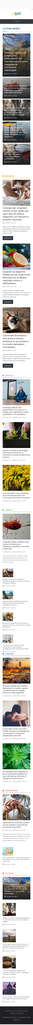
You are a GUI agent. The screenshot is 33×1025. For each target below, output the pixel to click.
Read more (7, 238)
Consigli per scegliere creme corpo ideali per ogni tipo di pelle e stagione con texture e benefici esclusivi (16, 214)
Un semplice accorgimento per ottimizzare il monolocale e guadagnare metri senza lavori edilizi (15, 647)
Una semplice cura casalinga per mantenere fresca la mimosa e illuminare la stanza (16, 495)
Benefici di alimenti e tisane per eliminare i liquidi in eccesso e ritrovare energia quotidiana (14, 154)
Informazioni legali (24, 1017)
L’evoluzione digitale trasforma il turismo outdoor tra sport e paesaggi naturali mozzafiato (16, 972)
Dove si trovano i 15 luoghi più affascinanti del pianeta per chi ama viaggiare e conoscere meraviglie (15, 61)
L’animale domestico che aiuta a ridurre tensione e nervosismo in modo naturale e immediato (16, 341)
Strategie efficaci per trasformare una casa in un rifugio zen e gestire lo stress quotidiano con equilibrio (16, 132)
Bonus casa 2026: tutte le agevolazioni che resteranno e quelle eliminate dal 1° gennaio (16, 859)
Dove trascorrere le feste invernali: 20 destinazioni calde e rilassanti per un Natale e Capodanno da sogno (16, 946)
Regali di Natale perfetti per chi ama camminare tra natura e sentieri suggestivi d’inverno (15, 603)
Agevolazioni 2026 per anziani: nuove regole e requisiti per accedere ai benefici (16, 825)
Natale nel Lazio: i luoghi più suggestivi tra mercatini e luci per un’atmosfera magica (16, 919)
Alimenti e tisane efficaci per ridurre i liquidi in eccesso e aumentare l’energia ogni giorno (16, 625)
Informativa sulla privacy (10, 1017)
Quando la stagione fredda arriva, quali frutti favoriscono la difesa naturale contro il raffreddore (16, 277)
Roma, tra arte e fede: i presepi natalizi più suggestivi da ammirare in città (16, 998)
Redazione (16, 1019)
